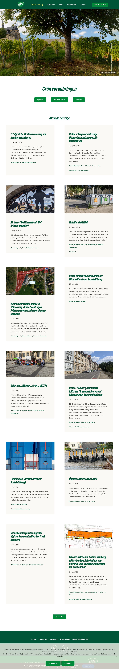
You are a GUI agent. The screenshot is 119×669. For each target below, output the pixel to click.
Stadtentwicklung (86, 599)
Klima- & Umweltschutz (88, 166)
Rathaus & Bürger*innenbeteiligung (33, 565)
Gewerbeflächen (74, 599)
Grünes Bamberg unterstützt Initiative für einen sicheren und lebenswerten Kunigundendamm (85, 391)
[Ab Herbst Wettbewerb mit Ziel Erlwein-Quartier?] (30, 199)
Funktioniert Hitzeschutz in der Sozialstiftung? (26, 480)
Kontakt (34, 639)
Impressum (54, 639)
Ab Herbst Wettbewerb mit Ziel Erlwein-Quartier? (26, 224)
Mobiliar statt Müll (78, 222)
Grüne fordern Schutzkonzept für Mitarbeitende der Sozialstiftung (86, 277)
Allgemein (18, 162)
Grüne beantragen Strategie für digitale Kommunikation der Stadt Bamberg (28, 536)
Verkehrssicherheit (83, 427)
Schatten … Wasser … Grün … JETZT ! (29, 385)
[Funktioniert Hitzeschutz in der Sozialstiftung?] (30, 456)
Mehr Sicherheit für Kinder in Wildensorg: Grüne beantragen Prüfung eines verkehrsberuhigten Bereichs (28, 309)
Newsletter (43, 639)
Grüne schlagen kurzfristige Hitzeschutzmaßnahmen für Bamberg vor (83, 138)
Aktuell (13, 162)
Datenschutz (65, 639)
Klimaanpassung (84, 170)
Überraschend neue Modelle (83, 479)
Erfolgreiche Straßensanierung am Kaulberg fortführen (28, 136)
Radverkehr (73, 427)
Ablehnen (67, 663)
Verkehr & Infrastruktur (29, 162)
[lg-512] (21, 4)
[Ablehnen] (117, 656)
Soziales (98, 166)
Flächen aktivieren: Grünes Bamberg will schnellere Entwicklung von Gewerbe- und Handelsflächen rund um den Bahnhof (87, 562)
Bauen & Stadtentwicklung (30, 248)
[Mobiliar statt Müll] (89, 199)
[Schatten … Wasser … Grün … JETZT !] (30, 364)
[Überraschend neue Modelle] (89, 456)
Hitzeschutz (73, 170)
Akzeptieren (53, 663)
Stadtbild (73, 252)
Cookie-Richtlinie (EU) (80, 639)
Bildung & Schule (27, 336)
